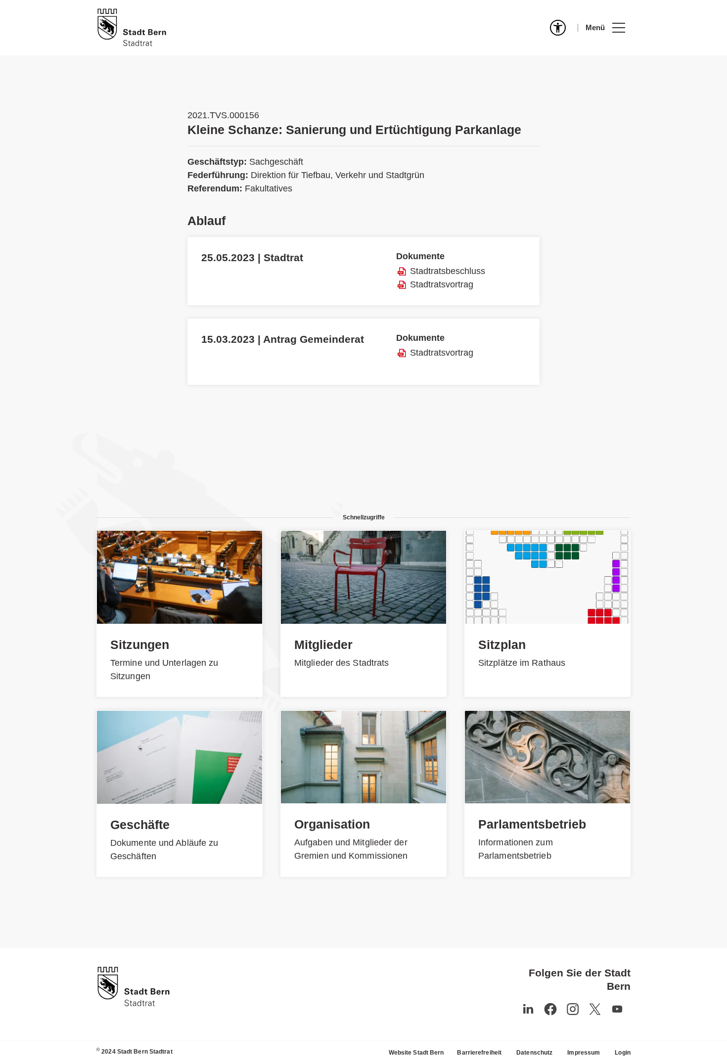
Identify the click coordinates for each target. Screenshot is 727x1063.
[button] (605, 28)
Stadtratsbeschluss (447, 271)
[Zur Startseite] (131, 27)
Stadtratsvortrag (441, 284)
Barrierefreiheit (479, 1052)
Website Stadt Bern (416, 1052)
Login (623, 1052)
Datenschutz (534, 1052)
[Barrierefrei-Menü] (558, 28)
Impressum (583, 1052)
